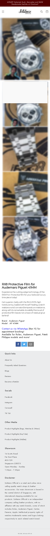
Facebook (8, 397)
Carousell (8, 408)
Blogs (7, 371)
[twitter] (24, 344)
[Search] (41, 11)
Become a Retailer (12, 382)
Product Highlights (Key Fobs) (16, 434)
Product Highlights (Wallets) (15, 439)
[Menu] (3, 11)
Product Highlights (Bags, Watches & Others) (22, 428)
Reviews (8, 376)
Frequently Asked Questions (15, 365)
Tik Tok (7, 413)
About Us (8, 360)
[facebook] (18, 344)
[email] (31, 344)
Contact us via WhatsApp (15, 328)
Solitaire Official (27, 533)
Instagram (8, 402)
